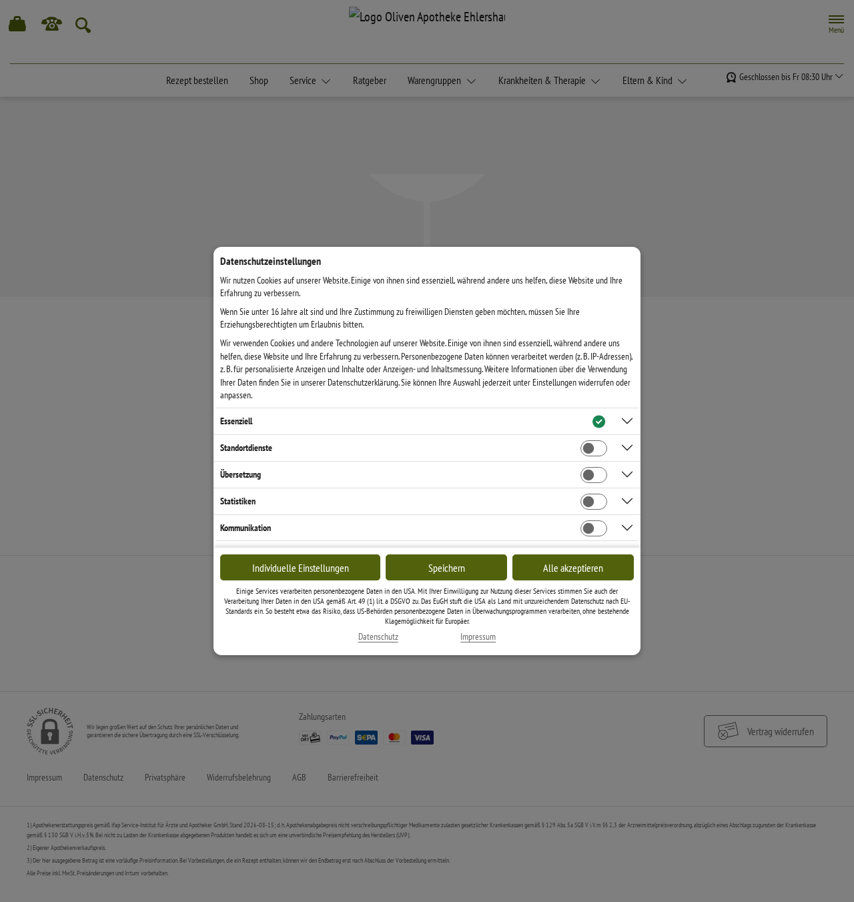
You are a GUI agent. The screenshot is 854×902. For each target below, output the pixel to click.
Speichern (446, 567)
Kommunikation (245, 528)
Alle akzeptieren (573, 567)
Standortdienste (246, 448)
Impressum (478, 636)
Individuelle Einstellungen (300, 567)
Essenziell (236, 421)
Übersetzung (240, 474)
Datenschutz (378, 636)
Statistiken (238, 501)
